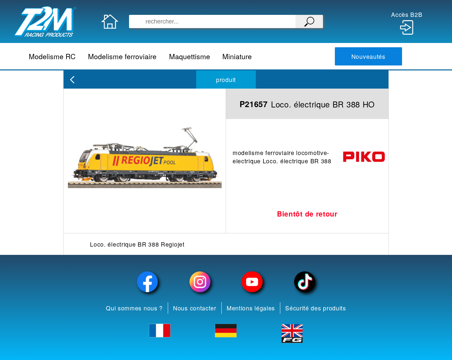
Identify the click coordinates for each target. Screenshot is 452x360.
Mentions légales (251, 308)
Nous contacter (194, 308)
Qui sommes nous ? (134, 308)
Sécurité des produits (315, 308)
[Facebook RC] (147, 281)
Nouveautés (368, 56)
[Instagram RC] (200, 281)
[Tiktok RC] (304, 281)
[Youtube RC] (252, 281)
